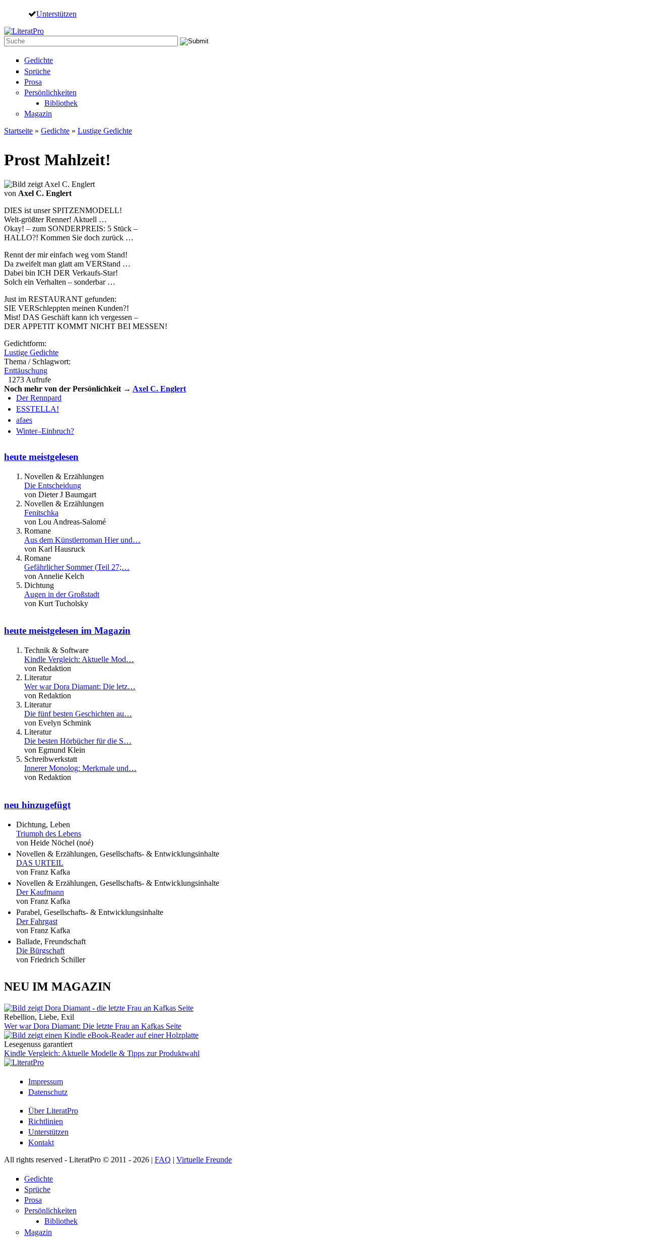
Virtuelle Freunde (204, 1159)
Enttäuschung (25, 370)
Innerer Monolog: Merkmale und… (80, 768)
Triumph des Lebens (48, 833)
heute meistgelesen (41, 456)
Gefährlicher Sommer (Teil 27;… (77, 567)
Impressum (45, 1081)
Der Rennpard (38, 398)
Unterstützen (56, 14)
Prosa (33, 82)
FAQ (163, 1159)
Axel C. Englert (159, 388)
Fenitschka (41, 512)
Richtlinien (45, 1121)
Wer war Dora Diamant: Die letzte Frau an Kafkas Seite (92, 1026)
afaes (24, 420)
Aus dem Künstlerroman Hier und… (82, 540)
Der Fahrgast (36, 921)
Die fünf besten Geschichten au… (78, 713)
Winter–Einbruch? (45, 431)
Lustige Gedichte (105, 130)
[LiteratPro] (24, 31)
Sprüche (37, 71)
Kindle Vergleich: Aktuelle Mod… (79, 659)
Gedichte (38, 60)
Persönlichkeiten (50, 92)
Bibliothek (61, 103)
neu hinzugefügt (37, 805)
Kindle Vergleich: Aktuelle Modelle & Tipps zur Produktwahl (102, 1053)
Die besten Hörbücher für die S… (78, 741)
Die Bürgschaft (40, 950)
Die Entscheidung (52, 485)
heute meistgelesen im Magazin (67, 630)
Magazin (38, 113)
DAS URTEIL (39, 863)
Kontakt (41, 1142)
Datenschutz (48, 1092)
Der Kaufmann (40, 892)
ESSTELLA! (37, 409)
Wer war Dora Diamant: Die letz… (80, 686)
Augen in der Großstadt (61, 594)
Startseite (18, 130)
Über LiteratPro (53, 1110)
